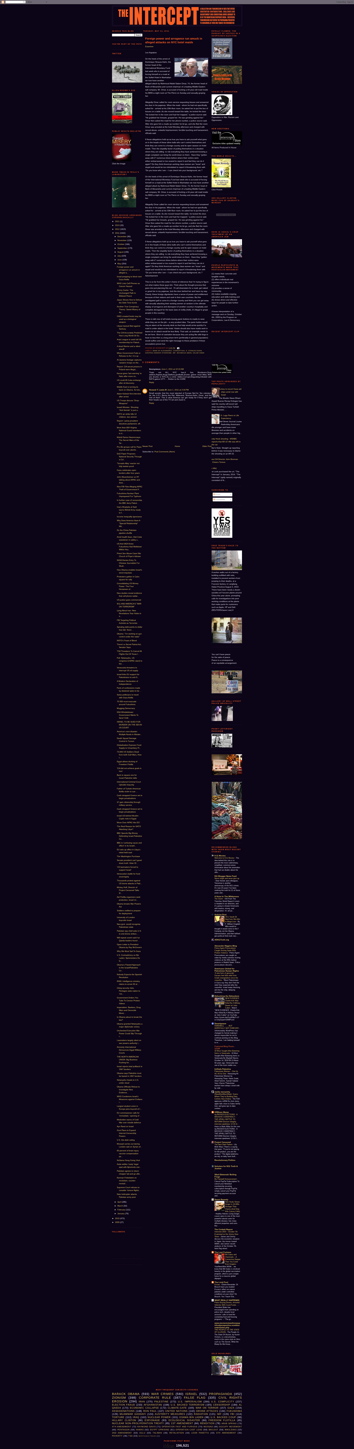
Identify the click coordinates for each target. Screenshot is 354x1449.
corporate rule (155, 1397)
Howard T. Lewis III (158, 390)
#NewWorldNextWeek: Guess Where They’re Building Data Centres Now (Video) (226, 1096)
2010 (117, 1218)
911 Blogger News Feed (225, 876)
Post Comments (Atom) (164, 452)
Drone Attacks (207, 1411)
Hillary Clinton (124, 1420)
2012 (117, 229)
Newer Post (147, 446)
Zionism (119, 1397)
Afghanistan (153, 1405)
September (122, 248)
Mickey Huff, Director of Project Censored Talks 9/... (128, 890)
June (119, 260)
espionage (152, 1420)
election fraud (123, 1405)
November (122, 240)
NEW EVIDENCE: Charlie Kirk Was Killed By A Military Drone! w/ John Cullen (232, 1003)
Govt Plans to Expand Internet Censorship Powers (126, 1133)
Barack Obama (126, 1394)
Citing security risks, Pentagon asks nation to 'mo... (128, 991)
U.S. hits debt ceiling (126, 1140)
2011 (117, 233)
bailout (213, 1430)
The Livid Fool (221, 1282)
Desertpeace (220, 1023)
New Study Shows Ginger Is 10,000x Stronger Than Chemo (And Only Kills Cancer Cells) (232, 1206)
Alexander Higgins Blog (225, 946)
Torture (118, 1417)
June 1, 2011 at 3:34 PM (178, 390)
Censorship (221, 1405)
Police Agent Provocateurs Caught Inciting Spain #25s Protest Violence (225, 950)
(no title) (213, 468)
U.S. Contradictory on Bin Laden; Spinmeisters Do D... (128, 958)
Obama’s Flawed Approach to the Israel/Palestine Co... (128, 968)
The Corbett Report (223, 1229)
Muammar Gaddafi (133, 1414)
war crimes (162, 1394)
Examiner (149, 46)
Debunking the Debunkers (226, 996)
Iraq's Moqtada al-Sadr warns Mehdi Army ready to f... (129, 510)
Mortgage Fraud (147, 1436)
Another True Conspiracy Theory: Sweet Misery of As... (128, 309)
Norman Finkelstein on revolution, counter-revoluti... (127, 1181)
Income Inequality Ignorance (129, 516)
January (121, 1213)
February (121, 1210)
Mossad (208, 1426)
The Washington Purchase (128, 856)
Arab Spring (229, 1423)
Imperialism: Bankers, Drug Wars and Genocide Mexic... (129, 1010)
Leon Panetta (200, 1433)
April (119, 1202)
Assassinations (123, 1411)
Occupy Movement (230, 1426)
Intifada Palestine (222, 1069)
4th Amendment (121, 1426)
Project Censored (222, 1142)
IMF (174, 353)
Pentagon (123, 1430)
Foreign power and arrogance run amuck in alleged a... (128, 270)
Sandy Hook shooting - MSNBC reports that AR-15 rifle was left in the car (225, 442)
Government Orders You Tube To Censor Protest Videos (128, 1001)
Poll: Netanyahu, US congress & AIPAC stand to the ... (129, 661)
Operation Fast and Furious (179, 1426)
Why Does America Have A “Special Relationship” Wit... (128, 523)
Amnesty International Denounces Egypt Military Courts (129, 1050)
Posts (217, 494)
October (121, 244)
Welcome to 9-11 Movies (224, 858)
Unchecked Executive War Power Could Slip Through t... (129, 1033)
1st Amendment (182, 1423)
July (119, 256)
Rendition (207, 1423)
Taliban (157, 1433)
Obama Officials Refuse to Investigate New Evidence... (128, 1090)
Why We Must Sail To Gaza (129, 951)
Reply (151, 382)
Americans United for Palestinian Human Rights (226, 970)
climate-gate (177, 1408)
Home (177, 446)
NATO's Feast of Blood (127, 640)
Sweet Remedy (221, 1199)
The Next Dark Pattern (223, 1144)
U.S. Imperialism (190, 1401)
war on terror (207, 1408)
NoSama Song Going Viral (128, 1160)
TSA (130, 1436)
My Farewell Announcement (225, 1179)
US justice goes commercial (129, 600)
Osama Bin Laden (191, 1417)
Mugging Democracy (126, 708)
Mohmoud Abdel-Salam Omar (190, 353)
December (122, 236)
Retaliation (176, 1433)
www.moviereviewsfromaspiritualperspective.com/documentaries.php (227, 1325)
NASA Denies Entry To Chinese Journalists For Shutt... (128, 563)
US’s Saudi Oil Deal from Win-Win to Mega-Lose (232, 919)
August (120, 252)
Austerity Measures (170, 1414)
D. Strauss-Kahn (194, 350)
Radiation (201, 1414)
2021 (117, 221)
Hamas (140, 1430)
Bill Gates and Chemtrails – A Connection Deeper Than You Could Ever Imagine (232, 1259)
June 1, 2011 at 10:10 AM (172, 369)
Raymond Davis (146, 1426)
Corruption (179, 350)
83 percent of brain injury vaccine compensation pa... (128, 1153)
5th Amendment (226, 1433)
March (120, 1206)
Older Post (207, 446)
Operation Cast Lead (189, 1430)
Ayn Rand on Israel (125, 1126)
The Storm (218, 899)
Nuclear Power (159, 1417)
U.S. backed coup (223, 1417)
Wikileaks (231, 1430)
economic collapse (144, 1408)
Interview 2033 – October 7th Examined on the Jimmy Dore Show (226, 1234)
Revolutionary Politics (224, 1160)
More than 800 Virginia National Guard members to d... (129, 430)
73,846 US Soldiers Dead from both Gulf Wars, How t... (129, 755)
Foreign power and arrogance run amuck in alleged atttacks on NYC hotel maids (173, 40)
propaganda (220, 1394)
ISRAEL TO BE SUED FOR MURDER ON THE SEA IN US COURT (129, 725)
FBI (232, 1414)
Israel (191, 1394)
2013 (117, 225)
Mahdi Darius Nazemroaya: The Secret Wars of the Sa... (129, 440)
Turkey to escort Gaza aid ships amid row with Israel (230, 392)
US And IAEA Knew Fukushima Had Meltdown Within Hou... (129, 547)
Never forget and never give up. (227, 878)
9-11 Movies (220, 856)
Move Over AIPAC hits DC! (128, 822)
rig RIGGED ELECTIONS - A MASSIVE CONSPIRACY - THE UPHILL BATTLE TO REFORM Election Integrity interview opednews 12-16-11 (226, 1119)
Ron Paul (150, 1411)
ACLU (142, 1433)
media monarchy (222, 1092)
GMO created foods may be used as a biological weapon (129, 319)
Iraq (136, 1417)
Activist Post (220, 914)
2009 (117, 1222)
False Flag (195, 1397)
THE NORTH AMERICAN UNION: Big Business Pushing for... (128, 1060)
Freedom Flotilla (222, 1420)
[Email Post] (178, 348)
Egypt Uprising (159, 1430)
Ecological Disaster (184, 1420)
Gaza (231, 1408)
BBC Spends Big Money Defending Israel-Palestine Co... (129, 836)
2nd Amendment (122, 1433)
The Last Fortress (222, 1252)
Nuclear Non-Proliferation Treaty (138, 1423)
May (119, 263)
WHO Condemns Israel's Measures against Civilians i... (129, 1099)
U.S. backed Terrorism (187, 1405)
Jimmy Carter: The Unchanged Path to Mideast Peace (126, 293)
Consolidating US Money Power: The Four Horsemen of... (127, 586)
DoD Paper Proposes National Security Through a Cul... (129, 457)
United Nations (176, 1411)
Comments (220, 499)
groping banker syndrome (158, 353)
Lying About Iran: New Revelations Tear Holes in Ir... (129, 613)
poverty (117, 1436)
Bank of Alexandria (162, 350)
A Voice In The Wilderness (226, 896)
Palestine (161, 1401)
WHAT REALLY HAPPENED (226, 1300)
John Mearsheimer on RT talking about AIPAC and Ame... (128, 480)
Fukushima (234, 1411)
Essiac (217, 1284)
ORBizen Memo (221, 1112)
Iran (142, 1401)
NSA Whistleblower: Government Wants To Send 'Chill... (127, 715)
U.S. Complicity (222, 1401)
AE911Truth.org (221, 940)
